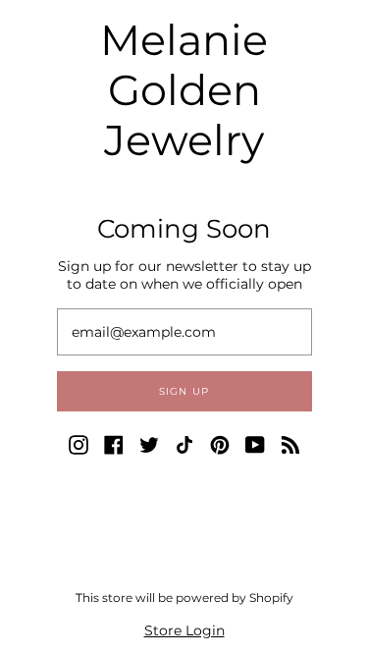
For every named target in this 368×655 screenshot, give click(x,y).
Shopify (271, 597)
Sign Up (184, 391)
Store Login (184, 630)
